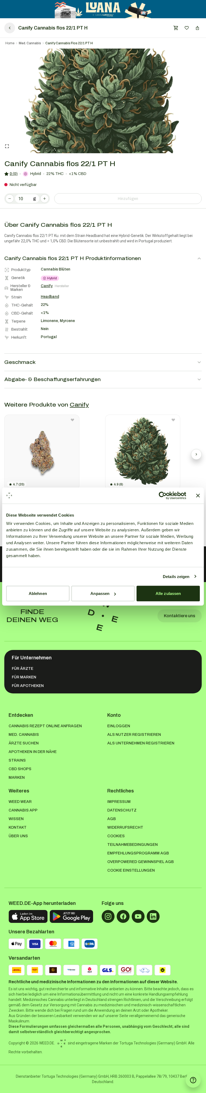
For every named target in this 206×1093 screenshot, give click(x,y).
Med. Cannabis (30, 43)
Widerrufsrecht (125, 827)
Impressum (119, 802)
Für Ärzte (22, 669)
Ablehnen (38, 593)
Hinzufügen (128, 199)
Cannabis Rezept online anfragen (45, 726)
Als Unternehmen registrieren (140, 743)
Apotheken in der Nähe (33, 752)
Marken (17, 778)
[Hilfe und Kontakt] (193, 1080)
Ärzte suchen (24, 743)
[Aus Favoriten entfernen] (72, 420)
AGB (111, 819)
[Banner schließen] (198, 495)
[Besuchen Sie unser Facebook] (123, 916)
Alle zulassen (168, 593)
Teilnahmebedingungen (132, 845)
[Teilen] (197, 28)
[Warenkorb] (176, 28)
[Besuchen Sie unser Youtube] (138, 916)
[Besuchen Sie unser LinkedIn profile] (153, 916)
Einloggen (118, 726)
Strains (17, 760)
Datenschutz (122, 810)
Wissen (16, 819)
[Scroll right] (196, 454)
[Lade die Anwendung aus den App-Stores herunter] (28, 916)
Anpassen (99, 593)
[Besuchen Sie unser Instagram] (108, 916)
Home (9, 43)
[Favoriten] (186, 28)
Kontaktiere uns (179, 615)
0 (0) (13, 174)
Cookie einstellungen (131, 870)
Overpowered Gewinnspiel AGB (140, 862)
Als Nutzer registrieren (134, 735)
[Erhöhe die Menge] (44, 198)
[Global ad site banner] (103, 9)
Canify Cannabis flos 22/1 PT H (69, 43)
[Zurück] (9, 28)
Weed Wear (20, 802)
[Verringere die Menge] (9, 198)
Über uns (18, 836)
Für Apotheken (28, 686)
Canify (79, 405)
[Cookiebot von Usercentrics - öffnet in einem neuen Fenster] (162, 495)
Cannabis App (23, 810)
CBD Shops (20, 769)
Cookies (116, 836)
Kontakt (18, 827)
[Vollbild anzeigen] (7, 146)
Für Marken (24, 677)
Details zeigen (176, 576)
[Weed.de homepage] (103, 616)
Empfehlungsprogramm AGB (138, 853)
